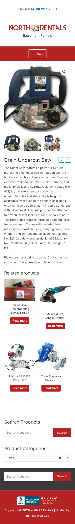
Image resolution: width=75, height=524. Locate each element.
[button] (64, 72)
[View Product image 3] (52, 143)
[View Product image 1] (12, 143)
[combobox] (37, 457)
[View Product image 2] (32, 143)
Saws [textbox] (34, 457)
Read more (19, 320)
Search (62, 432)
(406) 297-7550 (44, 9)
